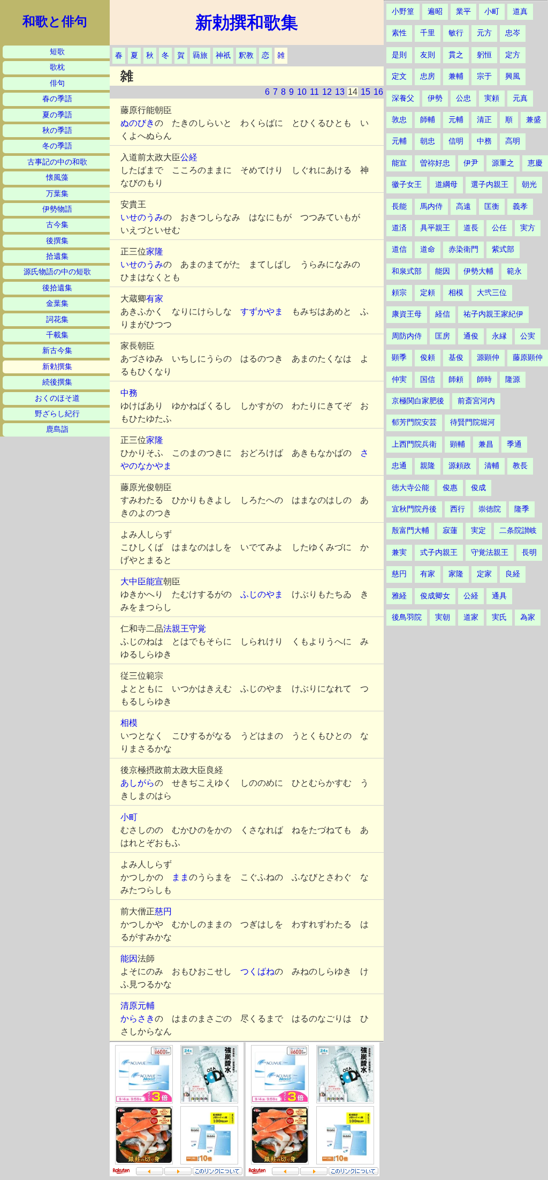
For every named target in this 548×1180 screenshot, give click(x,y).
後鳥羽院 (407, 617)
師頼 (455, 379)
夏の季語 (57, 115)
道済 (399, 228)
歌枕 (57, 67)
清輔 (491, 466)
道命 (427, 249)
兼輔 (455, 76)
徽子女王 (407, 185)
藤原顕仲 (528, 358)
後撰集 (57, 241)
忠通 (399, 466)
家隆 (154, 251)
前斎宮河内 (476, 401)
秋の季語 (57, 130)
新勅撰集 (57, 367)
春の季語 (57, 99)
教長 (520, 466)
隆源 (512, 379)
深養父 (403, 98)
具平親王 (435, 228)
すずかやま (261, 311)
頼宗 (399, 293)
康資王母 (407, 314)
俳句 (57, 83)
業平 (463, 11)
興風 (512, 76)
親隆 (427, 466)
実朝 (442, 617)
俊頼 (427, 358)
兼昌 (485, 444)
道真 (520, 11)
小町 (129, 817)
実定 (478, 531)
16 (378, 91)
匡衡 (491, 206)
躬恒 (484, 55)
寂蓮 (450, 531)
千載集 (57, 335)
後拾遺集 (57, 288)
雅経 (399, 596)
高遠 (463, 206)
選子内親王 (489, 185)
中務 (129, 392)
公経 (188, 157)
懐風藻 (57, 178)
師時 (484, 379)
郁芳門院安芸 (414, 422)
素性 (399, 33)
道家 (470, 617)
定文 (399, 76)
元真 (520, 98)
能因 (129, 958)
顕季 (399, 358)
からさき (137, 1018)
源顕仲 (488, 358)
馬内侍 (431, 206)
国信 (427, 379)
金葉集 (57, 303)
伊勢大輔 (478, 271)
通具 (499, 596)
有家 (154, 298)
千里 (427, 33)
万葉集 (57, 194)
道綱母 (446, 185)
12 (327, 91)
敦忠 (399, 120)
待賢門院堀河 (472, 422)
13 (340, 91)
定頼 (427, 293)
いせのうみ (141, 217)
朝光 (529, 185)
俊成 (478, 488)
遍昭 (435, 11)
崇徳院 (489, 509)
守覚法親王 (489, 552)
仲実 (399, 379)
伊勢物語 (57, 209)
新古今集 (57, 351)
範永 (514, 271)
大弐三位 (492, 293)
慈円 (163, 911)
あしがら (137, 782)
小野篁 (403, 11)
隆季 (521, 509)
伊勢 (435, 98)
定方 (512, 55)
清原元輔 (137, 1005)
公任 (499, 228)
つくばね (257, 971)
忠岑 (512, 33)
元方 (484, 33)
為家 (527, 617)
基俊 (455, 358)
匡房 (442, 336)
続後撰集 (57, 382)
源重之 (503, 163)
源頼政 (459, 466)
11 (314, 91)
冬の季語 (57, 146)
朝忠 (427, 141)
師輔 (427, 120)
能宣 (399, 163)
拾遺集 (57, 256)
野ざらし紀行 (57, 414)
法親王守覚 (184, 628)
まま (180, 877)
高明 (512, 141)
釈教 (246, 55)
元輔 (455, 120)
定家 (484, 574)
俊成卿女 (435, 596)
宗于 (484, 76)
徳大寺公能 (410, 488)
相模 (129, 722)
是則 (399, 55)
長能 (399, 206)
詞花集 (57, 319)
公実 (527, 336)
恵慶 (535, 163)
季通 (514, 444)
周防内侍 (407, 336)
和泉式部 (407, 271)
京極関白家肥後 (418, 401)
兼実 (399, 552)
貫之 (455, 55)
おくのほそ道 (57, 398)
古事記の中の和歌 (57, 162)
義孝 (520, 206)
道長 (470, 228)
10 (302, 91)
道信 (399, 249)
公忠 (463, 98)
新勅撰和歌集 (246, 22)
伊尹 (470, 163)
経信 (442, 314)
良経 (512, 574)
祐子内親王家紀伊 (493, 314)
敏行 (455, 33)
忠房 (427, 76)
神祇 (223, 55)
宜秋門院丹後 (414, 509)
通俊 (470, 336)
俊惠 (450, 488)
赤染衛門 (463, 249)
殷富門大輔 (410, 531)
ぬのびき (137, 122)
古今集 (57, 225)
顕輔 (457, 444)
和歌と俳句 (54, 21)
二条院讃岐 (518, 531)
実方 (527, 228)
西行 (457, 509)
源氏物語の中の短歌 (57, 272)
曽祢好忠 (435, 163)
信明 (455, 141)
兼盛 (533, 120)
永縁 (499, 336)
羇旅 (200, 55)
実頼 (491, 98)
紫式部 (503, 249)
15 (365, 91)
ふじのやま (261, 594)
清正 (484, 120)
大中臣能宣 (141, 581)
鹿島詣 (57, 429)
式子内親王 (439, 552)
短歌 (57, 52)
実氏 (499, 617)
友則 (427, 55)
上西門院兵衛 (414, 444)
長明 (529, 552)
